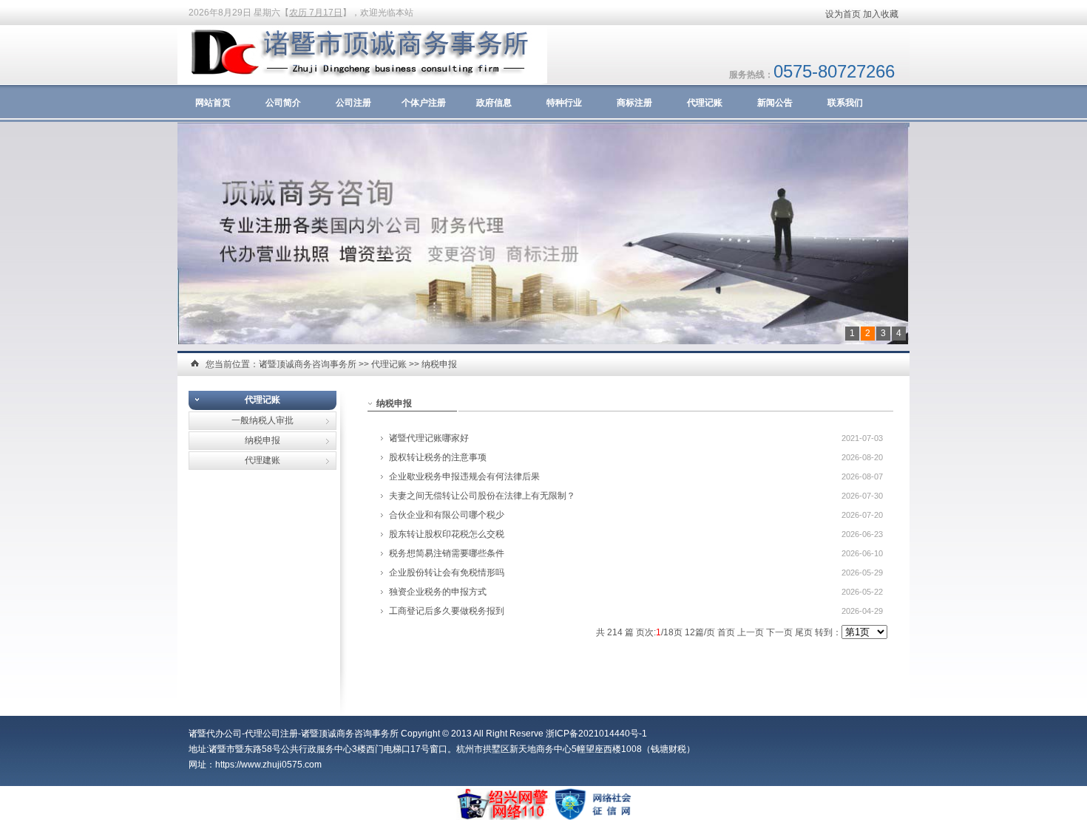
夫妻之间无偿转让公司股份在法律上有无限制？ (482, 496)
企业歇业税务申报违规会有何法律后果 (464, 476)
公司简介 (283, 103)
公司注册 (353, 103)
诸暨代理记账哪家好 (429, 438)
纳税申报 (439, 364)
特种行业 (564, 103)
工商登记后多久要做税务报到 (446, 611)
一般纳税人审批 (262, 420)
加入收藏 (880, 14)
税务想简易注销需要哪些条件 (446, 553)
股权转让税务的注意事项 (438, 457)
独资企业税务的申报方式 (438, 592)
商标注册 (634, 103)
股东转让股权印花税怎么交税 (446, 534)
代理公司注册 (271, 733)
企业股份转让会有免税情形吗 (446, 572)
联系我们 (845, 103)
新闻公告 (775, 103)
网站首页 (213, 103)
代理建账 (262, 460)
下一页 (779, 632)
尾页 (804, 632)
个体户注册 (424, 103)
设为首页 (843, 14)
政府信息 (494, 103)
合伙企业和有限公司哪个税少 (446, 515)
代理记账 (704, 103)
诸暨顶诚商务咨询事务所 (307, 364)
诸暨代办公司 (215, 733)
